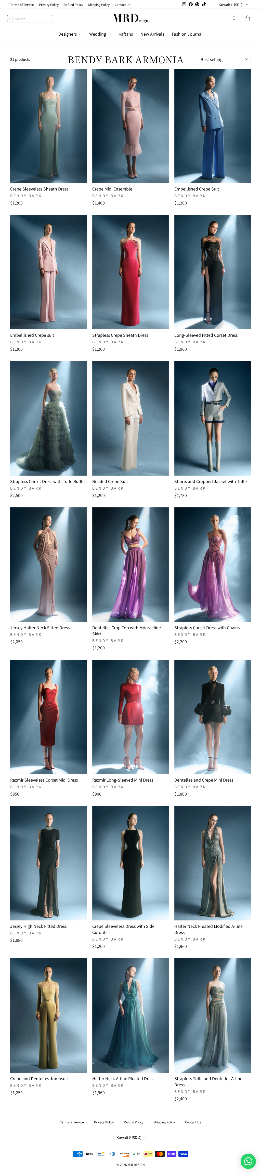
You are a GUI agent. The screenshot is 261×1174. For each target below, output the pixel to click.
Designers (68, 34)
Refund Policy (73, 4)
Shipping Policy (99, 4)
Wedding (98, 34)
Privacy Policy (49, 4)
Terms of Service (22, 4)
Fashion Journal (187, 34)
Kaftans (126, 34)
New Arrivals (152, 34)
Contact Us (122, 4)
